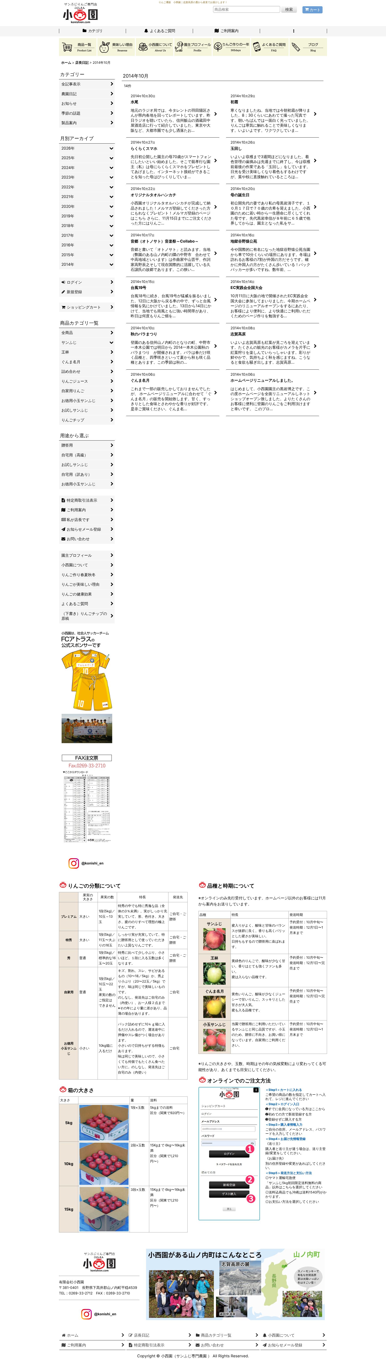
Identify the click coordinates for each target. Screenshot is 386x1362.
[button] (293, 31)
